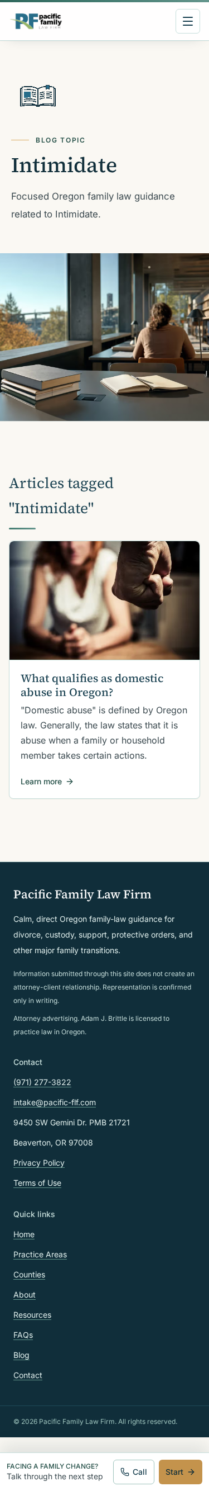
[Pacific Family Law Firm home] (36, 21)
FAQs (23, 1334)
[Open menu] (188, 21)
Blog (21, 1355)
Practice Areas (40, 1254)
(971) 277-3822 (42, 1082)
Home (24, 1234)
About (24, 1294)
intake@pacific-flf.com (54, 1102)
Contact (27, 1375)
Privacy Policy (39, 1162)
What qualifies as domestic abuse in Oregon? (92, 685)
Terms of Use (37, 1182)
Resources (32, 1314)
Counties (29, 1274)
